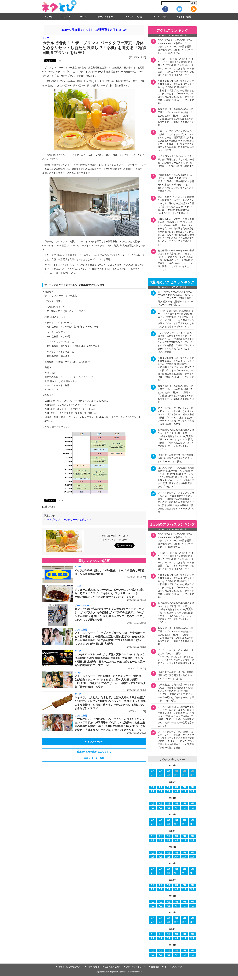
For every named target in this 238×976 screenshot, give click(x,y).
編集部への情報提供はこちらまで (94, 751)
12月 (192, 791)
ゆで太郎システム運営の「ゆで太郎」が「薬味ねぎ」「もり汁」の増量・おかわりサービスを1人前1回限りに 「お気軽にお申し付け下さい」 (176, 162)
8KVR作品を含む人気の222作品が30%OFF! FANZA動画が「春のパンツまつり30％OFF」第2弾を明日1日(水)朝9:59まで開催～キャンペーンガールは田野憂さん (176, 46)
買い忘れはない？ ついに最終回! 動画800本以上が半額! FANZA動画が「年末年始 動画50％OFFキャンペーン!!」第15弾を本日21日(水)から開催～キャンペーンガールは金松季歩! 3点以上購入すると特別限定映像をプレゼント (176, 477)
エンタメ (66, 17)
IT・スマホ (161, 17)
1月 (152, 771)
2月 (160, 771)
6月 (192, 787)
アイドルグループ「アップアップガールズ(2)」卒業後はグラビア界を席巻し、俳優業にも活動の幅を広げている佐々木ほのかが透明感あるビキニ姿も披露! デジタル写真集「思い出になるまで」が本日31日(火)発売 (176, 502)
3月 (168, 771)
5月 (184, 787)
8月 (160, 791)
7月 (152, 791)
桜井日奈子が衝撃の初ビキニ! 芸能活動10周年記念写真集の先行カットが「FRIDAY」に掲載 (175, 458)
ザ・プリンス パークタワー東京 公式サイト (69, 519)
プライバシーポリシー (135, 967)
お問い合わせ (93, 967)
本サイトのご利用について (70, 967)
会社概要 (155, 967)
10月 (176, 791)
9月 (168, 791)
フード (50, 17)
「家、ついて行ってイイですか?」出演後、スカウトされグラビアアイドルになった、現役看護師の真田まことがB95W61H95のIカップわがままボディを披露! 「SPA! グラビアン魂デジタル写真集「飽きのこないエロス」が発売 (176, 141)
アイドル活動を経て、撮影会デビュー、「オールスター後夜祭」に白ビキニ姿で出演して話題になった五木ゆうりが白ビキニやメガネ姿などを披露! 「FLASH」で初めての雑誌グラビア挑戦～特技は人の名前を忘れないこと (176, 716)
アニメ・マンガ (135, 17)
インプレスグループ (173, 967)
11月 (184, 791)
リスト (60, 61)
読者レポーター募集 (94, 758)
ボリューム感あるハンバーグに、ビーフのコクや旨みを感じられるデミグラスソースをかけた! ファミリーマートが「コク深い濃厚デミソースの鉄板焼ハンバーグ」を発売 (110, 593)
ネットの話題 (184, 17)
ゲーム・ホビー (105, 17)
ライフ (83, 17)
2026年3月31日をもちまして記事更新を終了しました (94, 29)
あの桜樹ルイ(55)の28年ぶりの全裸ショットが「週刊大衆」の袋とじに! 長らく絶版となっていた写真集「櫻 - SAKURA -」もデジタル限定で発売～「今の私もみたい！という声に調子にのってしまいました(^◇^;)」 (176, 260)
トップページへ (94, 741)
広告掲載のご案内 (112, 967)
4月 (176, 787)
